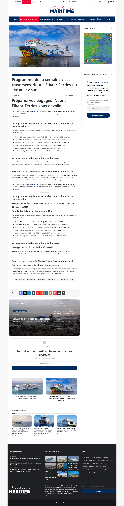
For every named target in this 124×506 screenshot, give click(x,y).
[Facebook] (21, 293)
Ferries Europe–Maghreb (19, 75)
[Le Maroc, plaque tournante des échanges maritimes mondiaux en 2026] (73, 466)
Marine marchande (46, 19)
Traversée (96, 473)
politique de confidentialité (93, 102)
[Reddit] (42, 293)
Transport (107, 470)
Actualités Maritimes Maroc (89, 460)
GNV (108, 463)
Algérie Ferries (86, 463)
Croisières (81, 19)
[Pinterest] (38, 293)
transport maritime (87, 473)
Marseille (29, 137)
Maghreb (85, 467)
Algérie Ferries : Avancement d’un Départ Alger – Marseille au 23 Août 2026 (66, 430)
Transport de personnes (28, 19)
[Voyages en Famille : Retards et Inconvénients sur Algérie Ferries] (50, 466)
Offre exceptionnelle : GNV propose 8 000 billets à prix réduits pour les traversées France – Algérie (20, 431)
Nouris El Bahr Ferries (66, 279)
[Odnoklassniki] (50, 293)
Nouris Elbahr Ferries (31, 111)
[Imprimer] (63, 293)
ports (101, 470)
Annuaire (92, 19)
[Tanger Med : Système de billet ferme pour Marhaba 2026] (62, 474)
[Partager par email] (59, 293)
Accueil (15, 19)
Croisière (102, 463)
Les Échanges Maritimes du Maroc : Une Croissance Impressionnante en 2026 (51, 2)
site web (51, 179)
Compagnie (95, 463)
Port (97, 470)
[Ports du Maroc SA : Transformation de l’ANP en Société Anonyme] (73, 474)
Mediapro (65, 503)
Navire (104, 467)
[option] (44, 318)
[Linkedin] (29, 293)
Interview (60, 19)
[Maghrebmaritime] (62, 10)
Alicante (25, 148)
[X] (25, 293)
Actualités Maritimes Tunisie (105, 460)
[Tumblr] (33, 293)
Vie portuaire (70, 19)
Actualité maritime (87, 457)
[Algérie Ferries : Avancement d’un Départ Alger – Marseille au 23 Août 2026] (67, 421)
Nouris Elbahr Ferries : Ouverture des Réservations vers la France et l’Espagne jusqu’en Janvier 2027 (43, 431)
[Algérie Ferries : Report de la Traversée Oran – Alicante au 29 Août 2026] (62, 459)
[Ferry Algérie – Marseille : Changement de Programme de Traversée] (50, 476)
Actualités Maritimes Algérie (25, 279)
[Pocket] (55, 293)
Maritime (91, 467)
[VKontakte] (46, 293)
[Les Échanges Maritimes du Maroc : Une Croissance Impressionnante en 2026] (62, 466)
